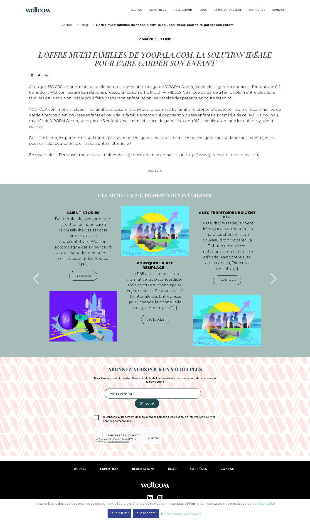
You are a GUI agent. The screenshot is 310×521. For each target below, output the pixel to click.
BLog (203, 9)
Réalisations (183, 9)
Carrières (257, 9)
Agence (136, 9)
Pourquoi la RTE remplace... (155, 265)
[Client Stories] (83, 316)
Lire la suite (83, 276)
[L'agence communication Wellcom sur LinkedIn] (150, 498)
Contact (278, 9)
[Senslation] (155, 486)
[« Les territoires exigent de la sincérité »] (227, 320)
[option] (83, 274)
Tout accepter (146, 513)
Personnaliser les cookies (181, 514)
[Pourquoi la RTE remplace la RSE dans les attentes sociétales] (155, 231)
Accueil (67, 25)
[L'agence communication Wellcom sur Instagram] (160, 498)
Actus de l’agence (228, 9)
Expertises (157, 9)
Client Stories (83, 213)
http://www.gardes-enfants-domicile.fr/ (222, 155)
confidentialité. (264, 503)
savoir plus (45, 155)
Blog (84, 25)
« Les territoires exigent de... (227, 215)
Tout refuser (119, 513)
